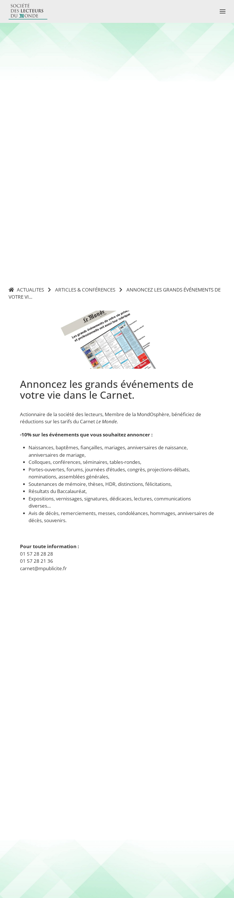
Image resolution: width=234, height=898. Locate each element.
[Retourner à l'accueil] (28, 11)
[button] (222, 11)
